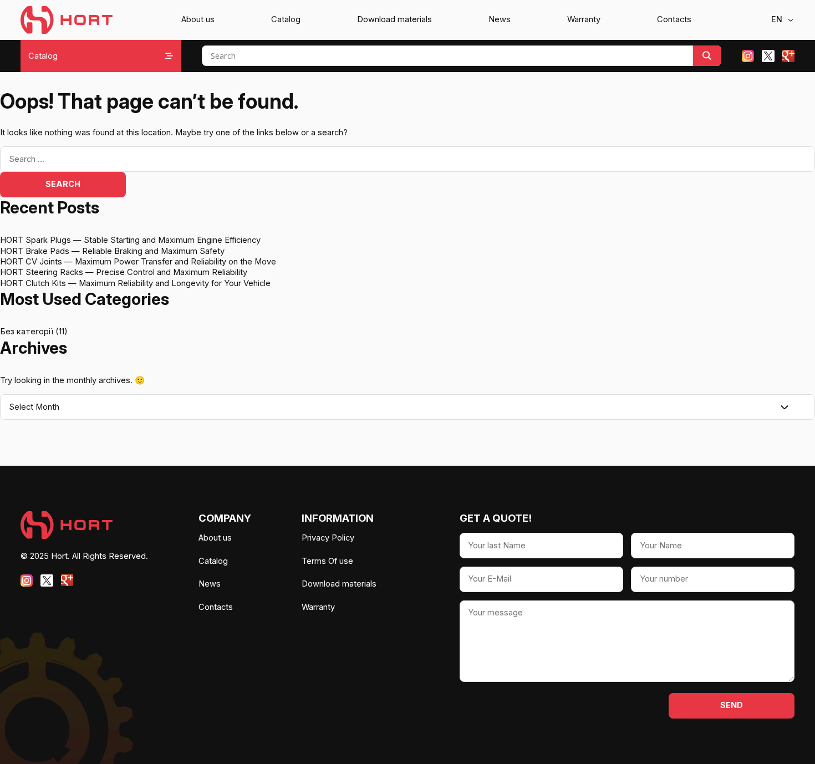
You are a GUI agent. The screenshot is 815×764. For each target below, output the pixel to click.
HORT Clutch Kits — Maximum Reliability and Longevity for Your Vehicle (135, 283)
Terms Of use (327, 561)
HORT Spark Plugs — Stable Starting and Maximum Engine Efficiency (130, 240)
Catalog (285, 19)
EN (776, 19)
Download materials (394, 19)
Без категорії (26, 332)
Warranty (583, 19)
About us (198, 19)
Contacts (674, 19)
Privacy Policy (328, 538)
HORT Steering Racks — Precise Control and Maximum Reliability (123, 272)
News (499, 19)
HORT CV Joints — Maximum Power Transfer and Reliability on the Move (138, 262)
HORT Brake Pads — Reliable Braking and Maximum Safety (112, 251)
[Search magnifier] (707, 55)
